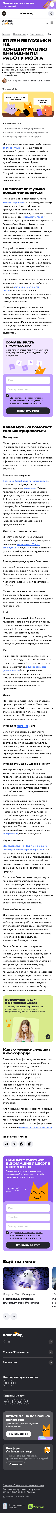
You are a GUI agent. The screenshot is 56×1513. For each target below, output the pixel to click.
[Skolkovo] (36, 1506)
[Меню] (52, 22)
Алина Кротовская (17, 80)
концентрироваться (14, 202)
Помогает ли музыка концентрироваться (23, 128)
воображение (10, 834)
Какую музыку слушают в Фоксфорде (22, 136)
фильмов (22, 726)
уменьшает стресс (32, 217)
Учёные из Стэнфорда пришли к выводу (25, 481)
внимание (29, 488)
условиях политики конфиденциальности (26, 402)
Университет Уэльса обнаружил (21, 546)
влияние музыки (12, 148)
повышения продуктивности (35, 1127)
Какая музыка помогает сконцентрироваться (25, 132)
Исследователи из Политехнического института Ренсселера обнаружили (25, 847)
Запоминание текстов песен (21, 288)
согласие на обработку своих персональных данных (26, 399)
